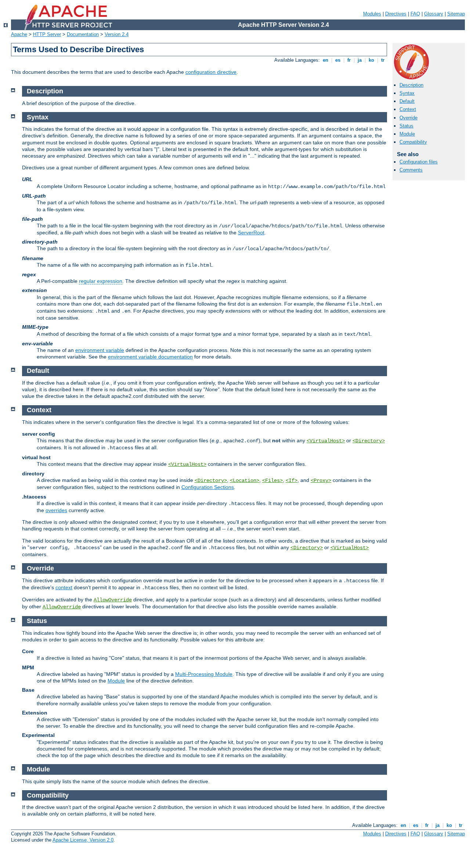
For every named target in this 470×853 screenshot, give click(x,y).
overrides (56, 510)
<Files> (272, 480)
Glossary (433, 14)
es (338, 60)
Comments (411, 170)
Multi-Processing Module (203, 674)
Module (407, 134)
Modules (372, 14)
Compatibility (413, 142)
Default (407, 101)
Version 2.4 (117, 34)
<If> (291, 480)
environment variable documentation (150, 357)
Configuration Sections (207, 487)
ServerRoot (251, 232)
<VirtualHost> (326, 441)
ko (371, 60)
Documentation (83, 34)
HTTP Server (47, 34)
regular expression (100, 281)
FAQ (415, 14)
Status (406, 126)
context (63, 587)
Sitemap (456, 14)
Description (411, 85)
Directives (395, 14)
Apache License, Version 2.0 (83, 840)
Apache (19, 34)
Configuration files (419, 162)
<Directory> (368, 441)
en (325, 60)
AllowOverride (113, 600)
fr (349, 60)
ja (359, 60)
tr (383, 60)
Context (408, 109)
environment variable (99, 350)
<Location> (244, 480)
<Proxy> (321, 480)
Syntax (407, 93)
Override (408, 117)
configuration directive (210, 72)
